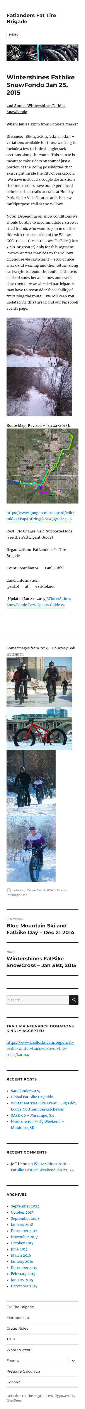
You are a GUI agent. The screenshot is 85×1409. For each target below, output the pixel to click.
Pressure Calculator (23, 1371)
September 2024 (25, 1206)
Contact (14, 1382)
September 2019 (25, 1218)
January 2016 (22, 1261)
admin (18, 890)
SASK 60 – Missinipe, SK (32, 1115)
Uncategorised (17, 894)
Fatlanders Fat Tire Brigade (25, 1396)
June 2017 (19, 1249)
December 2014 (24, 1286)
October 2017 (22, 1243)
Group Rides (17, 1328)
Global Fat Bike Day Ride (32, 1097)
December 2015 (24, 1267)
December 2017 (24, 1231)
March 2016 (21, 1255)
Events (62, 890)
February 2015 (23, 1273)
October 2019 (22, 1212)
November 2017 (24, 1237)
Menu (14, 34)
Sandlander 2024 (25, 1091)
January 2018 (22, 1224)
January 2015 (22, 1280)
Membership (18, 1318)
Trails (11, 1339)
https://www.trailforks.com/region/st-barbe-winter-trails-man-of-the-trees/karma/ (40, 1048)
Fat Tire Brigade (20, 1307)
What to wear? (19, 1350)
